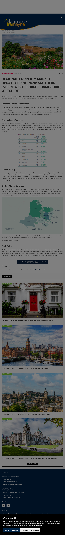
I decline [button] (15, 530)
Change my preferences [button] (30, 530)
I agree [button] (6, 530)
